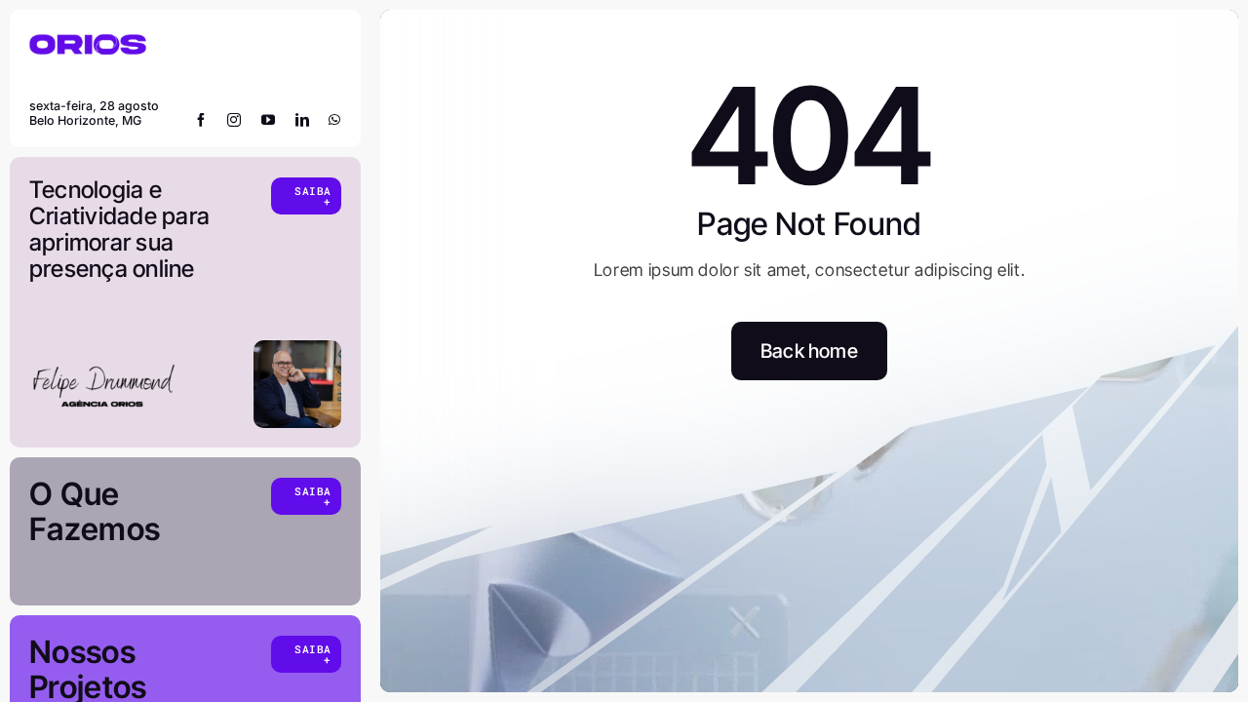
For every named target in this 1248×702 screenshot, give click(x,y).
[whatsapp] (335, 120)
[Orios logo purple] (87, 37)
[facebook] (201, 120)
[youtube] (268, 120)
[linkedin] (302, 120)
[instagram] (234, 120)
